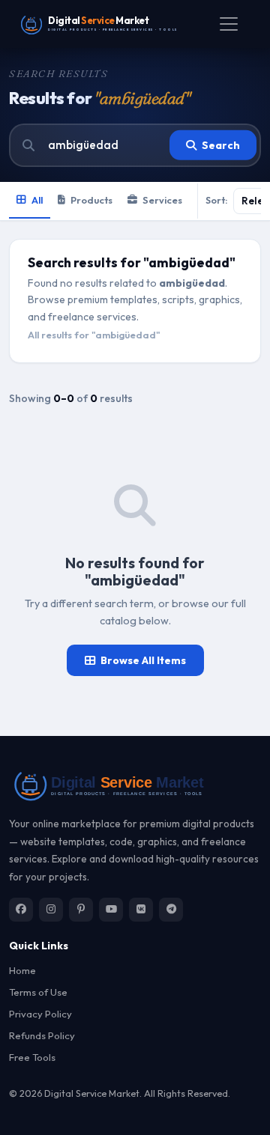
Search (221, 145)
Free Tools (32, 1057)
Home (22, 970)
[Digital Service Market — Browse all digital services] (135, 784)
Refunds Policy (42, 1035)
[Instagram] (51, 910)
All (37, 200)
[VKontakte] (141, 910)
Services (162, 200)
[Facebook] (21, 910)
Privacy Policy (40, 1014)
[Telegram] (171, 910)
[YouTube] (111, 910)
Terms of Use (38, 992)
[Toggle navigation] (228, 24)
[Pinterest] (81, 910)
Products (91, 200)
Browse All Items (143, 660)
